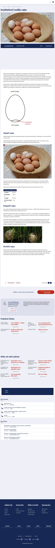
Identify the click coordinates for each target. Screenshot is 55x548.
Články (4, 6)
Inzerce (6, 509)
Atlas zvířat (7, 514)
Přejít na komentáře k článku (46, 292)
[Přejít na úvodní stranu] (1, 6)
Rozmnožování (11, 282)
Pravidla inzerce (31, 510)
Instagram (26, 539)
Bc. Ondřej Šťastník (13, 302)
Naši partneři (44, 509)
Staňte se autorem (20, 510)
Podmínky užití (28, 536)
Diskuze (6, 510)
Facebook (34, 539)
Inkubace (18, 282)
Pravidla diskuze (31, 512)
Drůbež (8, 6)
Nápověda (30, 509)
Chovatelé (18, 512)
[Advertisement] (27, 58)
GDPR (36, 536)
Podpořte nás (45, 512)
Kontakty (20, 536)
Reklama (44, 510)
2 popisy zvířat (13, 310)
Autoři (17, 509)
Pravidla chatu (31, 514)
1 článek (11, 308)
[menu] (53, 2)
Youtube (18, 539)
